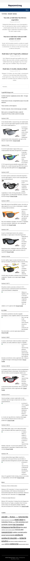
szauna (23, 537)
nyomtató (20, 532)
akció (8, 517)
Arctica (12, 516)
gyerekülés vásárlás (7, 524)
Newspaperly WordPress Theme (18, 558)
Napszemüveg (15, 5)
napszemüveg (6, 532)
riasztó (18, 538)
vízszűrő (24, 541)
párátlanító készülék (9, 538)
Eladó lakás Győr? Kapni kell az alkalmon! (15, 54)
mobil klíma (3, 529)
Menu (27, 10)
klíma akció (23, 527)
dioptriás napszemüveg (5, 519)
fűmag (10, 522)
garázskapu (22, 522)
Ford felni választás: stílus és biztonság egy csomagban (14, 109)
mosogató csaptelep (11, 529)
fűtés (17, 522)
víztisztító (2, 544)
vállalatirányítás (20, 541)
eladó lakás (19, 519)
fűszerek (13, 522)
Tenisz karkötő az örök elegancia (9, 105)
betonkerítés (23, 516)
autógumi (16, 517)
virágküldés (16, 541)
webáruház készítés (22, 544)
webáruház (14, 543)
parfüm (25, 532)
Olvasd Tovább (16, 140)
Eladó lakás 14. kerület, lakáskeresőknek (15, 69)
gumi (26, 522)
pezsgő (3, 535)
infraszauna (5, 527)
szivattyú (4, 541)
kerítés (13, 527)
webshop (7, 544)
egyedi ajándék (11, 519)
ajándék (4, 516)
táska (9, 541)
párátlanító (19, 535)
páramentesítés (10, 535)
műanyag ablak (19, 529)
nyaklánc (14, 532)
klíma (18, 527)
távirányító (12, 541)
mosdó (6, 529)
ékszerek (27, 544)
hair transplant (18, 524)
